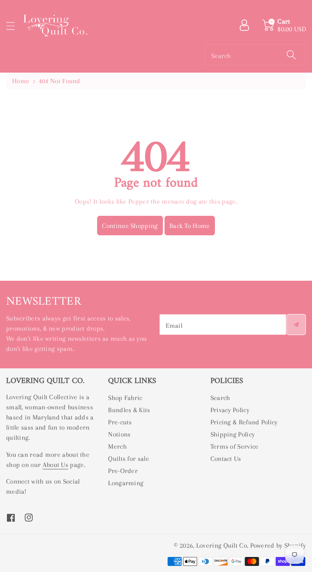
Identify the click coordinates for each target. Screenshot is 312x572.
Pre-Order (123, 471)
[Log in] (247, 25)
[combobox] (255, 55)
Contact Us (225, 458)
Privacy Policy (229, 410)
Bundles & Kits (129, 410)
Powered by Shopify (278, 545)
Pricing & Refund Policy (244, 422)
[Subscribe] (296, 324)
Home (20, 81)
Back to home (189, 226)
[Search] (291, 55)
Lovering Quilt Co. (222, 545)
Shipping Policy (232, 434)
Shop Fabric (125, 398)
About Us (55, 465)
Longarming (125, 483)
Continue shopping (130, 226)
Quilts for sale (128, 458)
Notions (119, 434)
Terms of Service (234, 446)
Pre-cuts (120, 422)
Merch (117, 446)
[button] (14, 26)
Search (220, 398)
